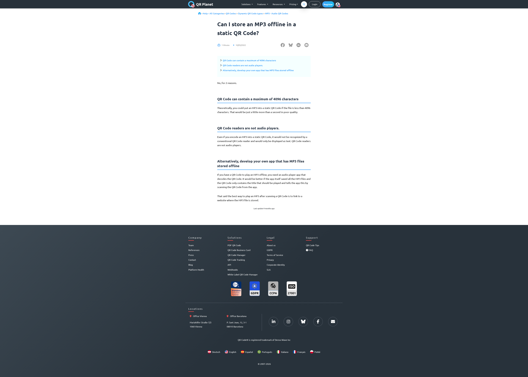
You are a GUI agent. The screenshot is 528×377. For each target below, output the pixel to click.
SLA (269, 269)
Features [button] (261, 4)
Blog (190, 264)
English (232, 351)
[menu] (338, 4)
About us (271, 245)
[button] (328, 4)
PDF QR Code (234, 245)
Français (301, 351)
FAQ (310, 250)
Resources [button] (278, 4)
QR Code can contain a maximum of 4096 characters (249, 60)
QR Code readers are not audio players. (243, 65)
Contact (192, 259)
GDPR (270, 250)
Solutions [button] (246, 4)
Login (314, 4)
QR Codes (231, 13)
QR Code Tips (312, 245)
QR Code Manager (236, 255)
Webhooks (233, 269)
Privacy (270, 259)
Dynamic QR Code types (250, 13)
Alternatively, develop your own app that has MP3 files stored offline (258, 70)
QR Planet (204, 4)
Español (249, 351)
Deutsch (216, 351)
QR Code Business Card (239, 250)
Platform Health (196, 269)
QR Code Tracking (236, 259)
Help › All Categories (213, 13)
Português (267, 351)
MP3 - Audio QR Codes (276, 13)
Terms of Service (275, 255)
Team (191, 245)
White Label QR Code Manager (243, 274)
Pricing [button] (292, 4)
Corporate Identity (276, 264)
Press (191, 255)
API (229, 264)
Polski (317, 351)
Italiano (284, 351)
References (194, 250)
